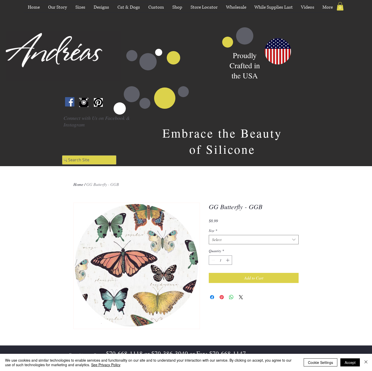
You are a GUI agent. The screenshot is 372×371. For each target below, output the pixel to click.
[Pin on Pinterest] (222, 297)
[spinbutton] (220, 260)
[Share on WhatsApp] (231, 297)
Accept (350, 362)
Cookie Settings (320, 362)
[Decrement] (213, 260)
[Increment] (228, 260)
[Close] (366, 362)
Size (213, 230)
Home (78, 184)
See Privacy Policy (105, 364)
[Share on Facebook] (212, 297)
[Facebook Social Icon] (69, 101)
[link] (340, 6)
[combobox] (254, 240)
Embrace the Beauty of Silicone (222, 141)
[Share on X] (241, 297)
